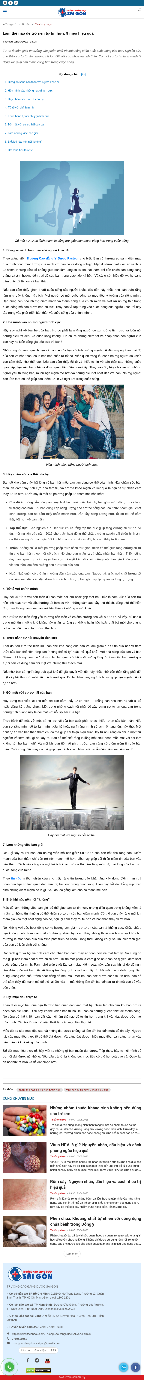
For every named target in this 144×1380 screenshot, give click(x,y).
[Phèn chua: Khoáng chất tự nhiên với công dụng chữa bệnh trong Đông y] (24, 1231)
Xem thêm (72, 1253)
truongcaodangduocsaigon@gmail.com (36, 1343)
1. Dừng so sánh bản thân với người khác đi (32, 82)
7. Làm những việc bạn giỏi (21, 133)
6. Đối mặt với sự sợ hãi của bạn (25, 124)
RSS (53, 1350)
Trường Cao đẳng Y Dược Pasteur (53, 258)
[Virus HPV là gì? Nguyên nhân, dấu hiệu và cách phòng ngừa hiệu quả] (24, 1157)
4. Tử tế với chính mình (19, 107)
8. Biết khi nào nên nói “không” (23, 141)
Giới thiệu (40, 1350)
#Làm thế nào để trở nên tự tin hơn (40, 1089)
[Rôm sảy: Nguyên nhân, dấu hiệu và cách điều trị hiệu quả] (24, 1194)
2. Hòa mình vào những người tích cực (29, 90)
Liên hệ (25, 1350)
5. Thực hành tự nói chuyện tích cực (27, 116)
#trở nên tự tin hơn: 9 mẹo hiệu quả (87, 1089)
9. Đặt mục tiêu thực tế (19, 150)
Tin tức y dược (43, 24)
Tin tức (26, 24)
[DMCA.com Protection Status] (38, 1370)
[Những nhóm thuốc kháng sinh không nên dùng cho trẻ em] (24, 1120)
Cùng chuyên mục (18, 1098)
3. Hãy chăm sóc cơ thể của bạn (25, 99)
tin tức (16, 878)
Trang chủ (10, 24)
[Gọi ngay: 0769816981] (11, 1369)
